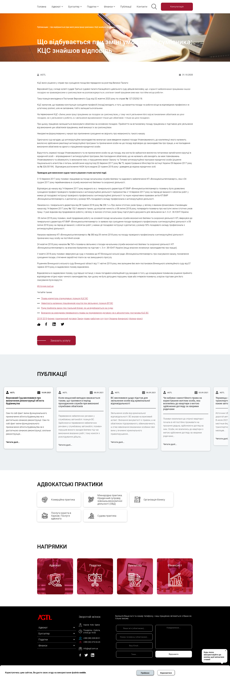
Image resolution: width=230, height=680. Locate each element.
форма (132, 318)
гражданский (61, 318)
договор (73, 318)
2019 (44, 318)
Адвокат (56, 6)
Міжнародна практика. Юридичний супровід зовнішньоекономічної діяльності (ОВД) (109, 499)
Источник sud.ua (45, 286)
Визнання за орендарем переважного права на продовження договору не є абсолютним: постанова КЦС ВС (95, 313)
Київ (92, 625)
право (87, 318)
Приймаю (145, 673)
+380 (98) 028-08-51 (91, 638)
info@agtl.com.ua (90, 648)
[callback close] (225, 650)
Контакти (142, 6)
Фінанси (108, 6)
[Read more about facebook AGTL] (80, 656)
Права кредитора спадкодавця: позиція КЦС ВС (64, 298)
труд (106, 318)
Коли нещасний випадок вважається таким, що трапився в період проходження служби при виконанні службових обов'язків (79, 402)
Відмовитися (166, 673)
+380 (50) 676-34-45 (91, 642)
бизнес (51, 318)
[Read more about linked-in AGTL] (92, 656)
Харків (86, 625)
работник (95, 318)
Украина (113, 318)
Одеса (97, 625)
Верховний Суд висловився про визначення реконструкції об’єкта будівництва (25, 400)
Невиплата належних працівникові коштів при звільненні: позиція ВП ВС (77, 303)
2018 (39, 318)
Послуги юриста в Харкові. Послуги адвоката (61, 516)
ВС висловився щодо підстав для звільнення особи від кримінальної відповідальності (130, 400)
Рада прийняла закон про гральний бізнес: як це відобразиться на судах (77, 308)
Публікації (125, 6)
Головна (41, 6)
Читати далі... (13, 442)
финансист (123, 318)
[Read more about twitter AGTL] (86, 656)
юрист (140, 318)
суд (102, 318)
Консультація (177, 6)
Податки (91, 6)
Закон (80, 318)
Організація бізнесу (154, 499)
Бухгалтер (73, 6)
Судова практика (106, 515)
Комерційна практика (63, 499)
